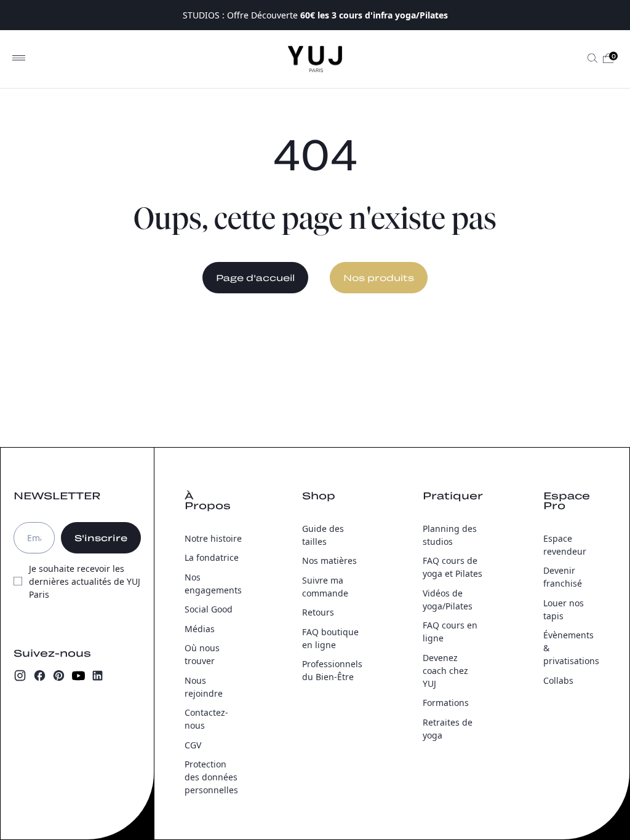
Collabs (558, 680)
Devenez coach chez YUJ (445, 670)
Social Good (209, 609)
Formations (446, 702)
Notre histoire (213, 538)
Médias (200, 629)
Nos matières (329, 560)
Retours (318, 612)
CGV (193, 745)
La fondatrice (212, 557)
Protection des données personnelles (211, 777)
